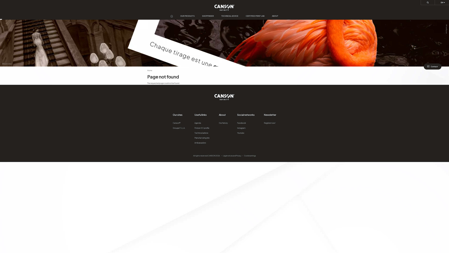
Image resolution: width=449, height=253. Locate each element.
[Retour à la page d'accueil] (224, 6)
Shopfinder (208, 16)
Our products (187, 16)
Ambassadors (200, 142)
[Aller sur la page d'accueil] (172, 15)
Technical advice (229, 16)
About (275, 16)
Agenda (197, 123)
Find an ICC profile (201, 128)
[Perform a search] (428, 2)
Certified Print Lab (255, 16)
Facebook (241, 123)
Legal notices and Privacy (232, 156)
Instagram (241, 128)
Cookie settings (250, 156)
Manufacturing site (201, 138)
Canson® (176, 123)
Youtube (240, 133)
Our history (223, 123)
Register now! (269, 123)
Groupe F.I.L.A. (179, 128)
